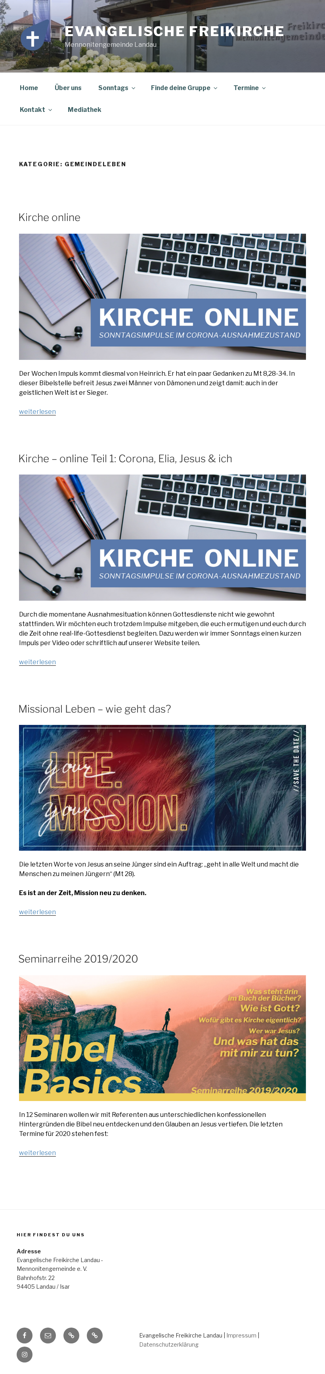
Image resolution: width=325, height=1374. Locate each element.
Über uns (68, 88)
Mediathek (84, 109)
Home (29, 88)
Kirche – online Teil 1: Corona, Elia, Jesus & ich (125, 458)
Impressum (241, 1335)
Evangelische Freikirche (175, 31)
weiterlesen (37, 411)
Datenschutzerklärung (169, 1344)
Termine (246, 88)
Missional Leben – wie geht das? (94, 709)
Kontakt (32, 109)
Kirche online (49, 217)
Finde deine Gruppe (180, 88)
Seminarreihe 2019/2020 (78, 959)
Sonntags (113, 88)
